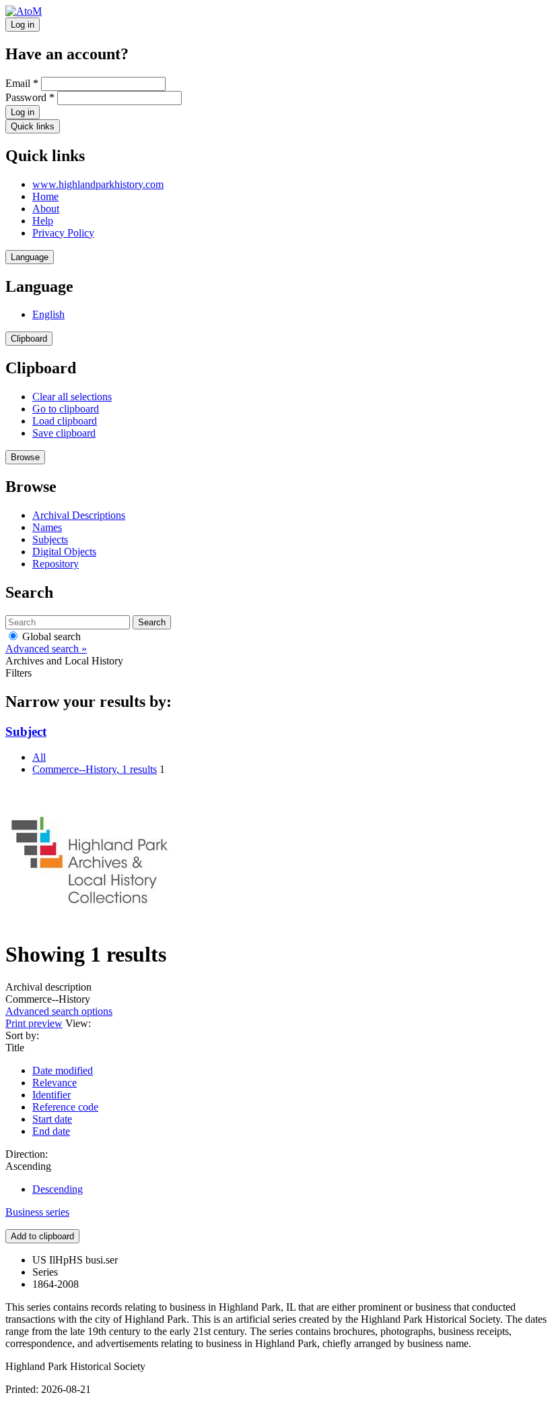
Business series (37, 1212)
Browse (25, 457)
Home (45, 196)
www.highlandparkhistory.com (98, 184)
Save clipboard (64, 433)
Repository (55, 563)
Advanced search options (58, 1011)
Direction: (26, 1154)
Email (21, 83)
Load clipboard (64, 421)
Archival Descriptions (78, 515)
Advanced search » (46, 648)
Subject (25, 731)
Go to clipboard (65, 408)
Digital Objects (64, 551)
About (45, 208)
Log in (22, 25)
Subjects (50, 539)
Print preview (34, 1023)
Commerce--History (94, 769)
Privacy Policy (63, 233)
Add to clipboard (42, 1236)
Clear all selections (72, 396)
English (48, 314)
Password (30, 97)
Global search (50, 636)
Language (29, 257)
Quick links (33, 126)
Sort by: (22, 1035)
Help (42, 220)
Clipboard (29, 339)
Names (47, 527)
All (39, 757)
